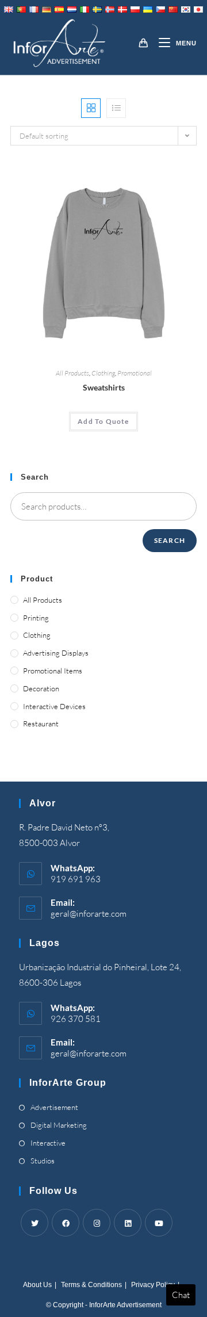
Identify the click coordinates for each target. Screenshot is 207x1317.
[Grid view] (91, 108)
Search (169, 540)
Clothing (103, 373)
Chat (181, 1294)
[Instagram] (96, 1222)
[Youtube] (158, 1222)
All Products (72, 373)
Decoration (41, 688)
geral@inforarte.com (88, 913)
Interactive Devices (54, 706)
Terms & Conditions (91, 1285)
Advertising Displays (56, 652)
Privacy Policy (153, 1285)
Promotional (134, 373)
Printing (36, 617)
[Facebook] (65, 1222)
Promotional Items (52, 670)
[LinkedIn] (127, 1222)
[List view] (116, 108)
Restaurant (41, 723)
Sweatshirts (104, 387)
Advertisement (54, 1107)
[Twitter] (34, 1222)
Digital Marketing (58, 1125)
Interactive (48, 1142)
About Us (37, 1285)
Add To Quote (103, 421)
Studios (42, 1160)
